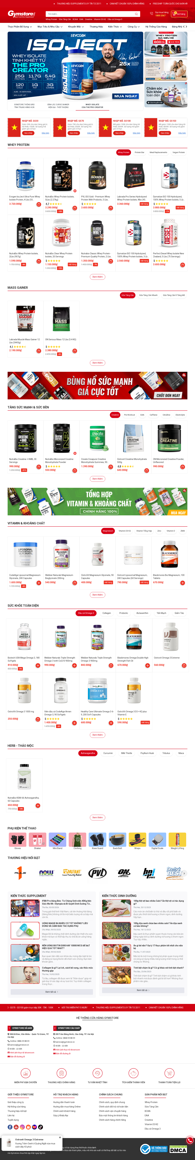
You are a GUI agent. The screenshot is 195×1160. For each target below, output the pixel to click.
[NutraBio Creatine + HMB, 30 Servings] (25, 438)
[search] (136, 14)
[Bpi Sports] (149, 873)
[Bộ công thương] (154, 1149)
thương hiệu (96, 26)
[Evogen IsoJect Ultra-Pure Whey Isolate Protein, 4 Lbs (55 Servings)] (25, 176)
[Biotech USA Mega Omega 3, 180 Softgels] (24, 637)
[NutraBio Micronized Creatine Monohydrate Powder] (61, 438)
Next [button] (184, 873)
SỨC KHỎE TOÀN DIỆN (23, 605)
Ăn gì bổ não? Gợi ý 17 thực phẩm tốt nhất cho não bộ (158, 946)
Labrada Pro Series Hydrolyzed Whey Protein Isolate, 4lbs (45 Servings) (132, 199)
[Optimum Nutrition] (123, 873)
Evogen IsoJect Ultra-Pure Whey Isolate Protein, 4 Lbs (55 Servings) (24, 199)
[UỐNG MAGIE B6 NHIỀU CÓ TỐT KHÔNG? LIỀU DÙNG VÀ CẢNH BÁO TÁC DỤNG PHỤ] (25, 930)
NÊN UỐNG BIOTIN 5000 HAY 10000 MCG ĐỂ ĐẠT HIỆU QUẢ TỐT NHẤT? (66, 946)
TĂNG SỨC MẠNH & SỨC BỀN (28, 407)
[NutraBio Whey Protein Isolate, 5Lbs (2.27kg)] (61, 176)
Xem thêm (97, 277)
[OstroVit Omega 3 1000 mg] (24, 690)
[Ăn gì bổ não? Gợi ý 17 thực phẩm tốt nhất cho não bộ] (116, 953)
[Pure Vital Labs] (98, 873)
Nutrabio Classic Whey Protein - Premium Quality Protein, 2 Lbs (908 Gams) (96, 256)
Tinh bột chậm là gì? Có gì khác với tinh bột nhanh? (158, 968)
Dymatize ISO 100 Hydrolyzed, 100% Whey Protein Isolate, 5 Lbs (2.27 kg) (168, 199)
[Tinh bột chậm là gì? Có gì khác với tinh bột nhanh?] (116, 975)
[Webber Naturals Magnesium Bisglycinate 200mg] (61, 554)
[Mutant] (72, 873)
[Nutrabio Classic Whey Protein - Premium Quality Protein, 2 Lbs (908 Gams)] (97, 232)
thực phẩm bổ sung (18, 26)
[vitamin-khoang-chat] (97, 501)
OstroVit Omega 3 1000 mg (21, 711)
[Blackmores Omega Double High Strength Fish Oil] (134, 637)
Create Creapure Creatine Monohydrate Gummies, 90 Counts (94, 462)
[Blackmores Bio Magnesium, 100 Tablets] (169, 554)
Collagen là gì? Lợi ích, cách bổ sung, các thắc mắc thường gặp (67, 969)
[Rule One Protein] (20, 873)
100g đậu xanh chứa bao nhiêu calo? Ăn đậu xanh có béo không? (157, 924)
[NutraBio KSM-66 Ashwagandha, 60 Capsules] (24, 777)
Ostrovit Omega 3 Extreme (167, 658)
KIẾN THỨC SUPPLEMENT (28, 896)
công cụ (132, 26)
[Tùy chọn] (39, 204)
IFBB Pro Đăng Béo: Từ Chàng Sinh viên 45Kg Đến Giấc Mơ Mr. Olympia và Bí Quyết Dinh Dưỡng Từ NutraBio (66, 902)
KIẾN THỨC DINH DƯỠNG (119, 896)
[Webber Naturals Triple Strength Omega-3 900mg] (97, 637)
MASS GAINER (18, 287)
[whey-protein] (165, 44)
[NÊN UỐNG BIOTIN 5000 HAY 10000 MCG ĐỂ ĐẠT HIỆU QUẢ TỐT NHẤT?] (25, 953)
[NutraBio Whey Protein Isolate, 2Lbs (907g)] (25, 232)
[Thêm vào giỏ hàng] (39, 583)
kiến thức (113, 26)
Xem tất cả (50, 992)
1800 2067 (160, 15)
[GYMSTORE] (22, 14)
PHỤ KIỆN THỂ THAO (22, 828)
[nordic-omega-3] (165, 69)
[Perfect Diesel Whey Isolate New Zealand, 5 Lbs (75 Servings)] (169, 232)
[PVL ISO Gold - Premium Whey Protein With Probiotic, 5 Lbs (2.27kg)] (97, 176)
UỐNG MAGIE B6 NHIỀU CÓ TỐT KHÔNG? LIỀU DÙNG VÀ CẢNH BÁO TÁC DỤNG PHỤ (65, 924)
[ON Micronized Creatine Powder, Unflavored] (169, 438)
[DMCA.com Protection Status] (178, 1149)
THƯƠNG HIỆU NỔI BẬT (24, 858)
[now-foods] (46, 873)
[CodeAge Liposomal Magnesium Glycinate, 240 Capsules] (25, 554)
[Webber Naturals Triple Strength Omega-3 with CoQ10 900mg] (61, 637)
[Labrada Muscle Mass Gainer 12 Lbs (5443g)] (25, 318)
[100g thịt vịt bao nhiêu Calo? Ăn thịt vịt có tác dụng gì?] (116, 908)
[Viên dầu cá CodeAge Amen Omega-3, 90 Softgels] (61, 690)
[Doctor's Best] (175, 873)
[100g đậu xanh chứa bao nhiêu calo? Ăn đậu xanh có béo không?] (116, 930)
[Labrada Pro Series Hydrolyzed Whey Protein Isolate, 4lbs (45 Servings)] (133, 176)
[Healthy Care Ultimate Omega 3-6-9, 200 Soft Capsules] (97, 690)
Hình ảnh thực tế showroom (22, 1052)
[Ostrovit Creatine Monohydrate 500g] (133, 438)
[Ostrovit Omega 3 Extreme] (171, 637)
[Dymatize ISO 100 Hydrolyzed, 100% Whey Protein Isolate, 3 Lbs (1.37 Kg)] (133, 232)
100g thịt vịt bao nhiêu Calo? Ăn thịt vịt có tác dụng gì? (158, 902)
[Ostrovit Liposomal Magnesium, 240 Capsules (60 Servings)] (133, 554)
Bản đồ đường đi (17, 1056)
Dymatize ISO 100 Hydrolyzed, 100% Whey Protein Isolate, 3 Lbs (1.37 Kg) (133, 256)
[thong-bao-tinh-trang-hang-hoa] (75, 66)
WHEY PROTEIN (18, 145)
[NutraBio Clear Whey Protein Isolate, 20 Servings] (61, 232)
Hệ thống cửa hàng (156, 26)
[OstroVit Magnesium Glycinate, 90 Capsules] (97, 554)
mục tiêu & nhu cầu (49, 26)
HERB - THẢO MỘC (21, 746)
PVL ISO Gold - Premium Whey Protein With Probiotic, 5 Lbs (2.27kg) (95, 199)
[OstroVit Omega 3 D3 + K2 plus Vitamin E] (134, 690)
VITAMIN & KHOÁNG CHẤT (26, 523)
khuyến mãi (74, 26)
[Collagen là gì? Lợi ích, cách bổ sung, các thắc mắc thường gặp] (25, 975)
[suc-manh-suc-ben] (97, 385)
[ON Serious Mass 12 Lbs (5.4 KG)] (61, 318)
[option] (20, 873)
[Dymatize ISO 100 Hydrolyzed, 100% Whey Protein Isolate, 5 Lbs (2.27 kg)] (169, 176)
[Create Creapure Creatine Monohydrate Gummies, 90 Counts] (97, 438)
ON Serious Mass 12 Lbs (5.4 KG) (60, 339)
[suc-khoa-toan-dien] (165, 94)
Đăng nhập (178, 26)
